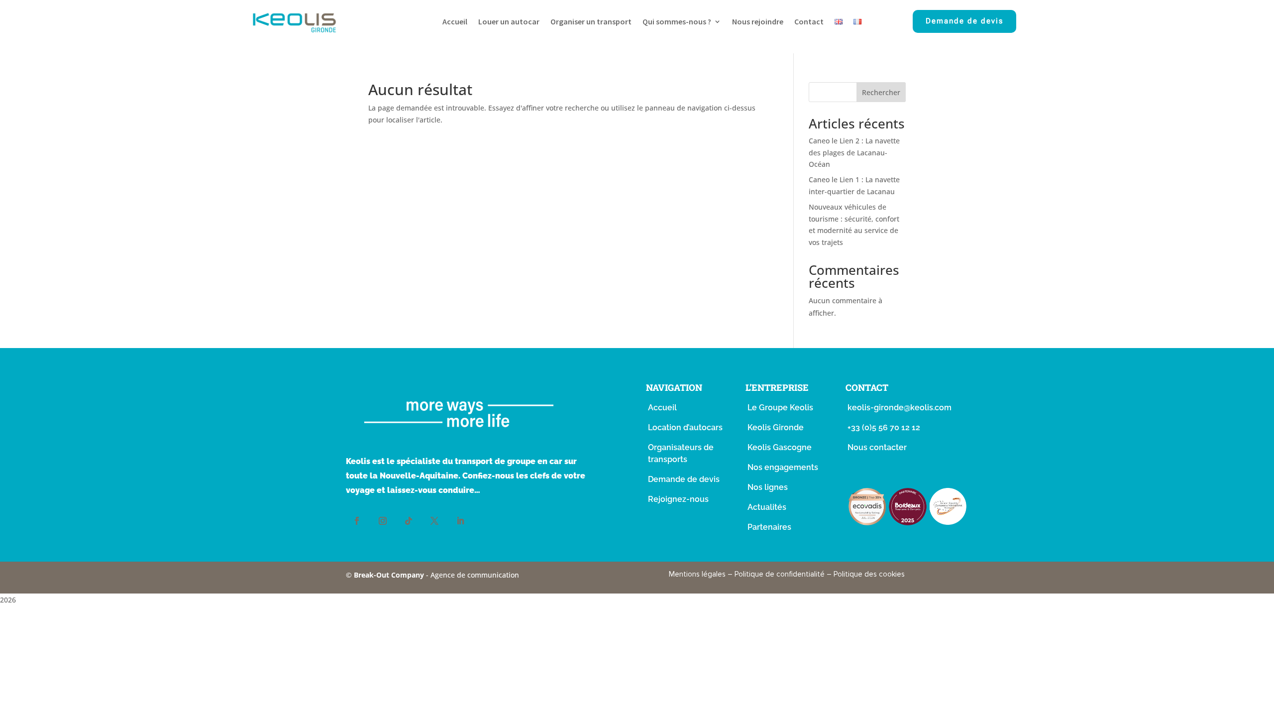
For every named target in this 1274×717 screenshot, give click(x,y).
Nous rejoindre (757, 22)
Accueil (454, 22)
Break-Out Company (390, 575)
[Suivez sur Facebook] (357, 521)
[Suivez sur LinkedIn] (460, 521)
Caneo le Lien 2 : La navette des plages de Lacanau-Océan (854, 152)
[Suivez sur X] (434, 521)
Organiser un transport (591, 22)
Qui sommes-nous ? (676, 22)
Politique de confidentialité (780, 574)
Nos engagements (782, 467)
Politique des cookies (869, 574)
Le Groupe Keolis (780, 407)
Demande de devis (964, 20)
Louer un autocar (508, 22)
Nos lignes (767, 487)
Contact (809, 22)
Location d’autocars (685, 427)
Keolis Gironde (775, 427)
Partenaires (769, 527)
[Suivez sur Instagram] (383, 521)
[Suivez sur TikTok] (409, 521)
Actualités (766, 507)
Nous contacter (877, 447)
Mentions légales (697, 574)
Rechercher (881, 92)
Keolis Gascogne (779, 447)
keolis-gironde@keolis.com (900, 407)
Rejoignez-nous (678, 499)
